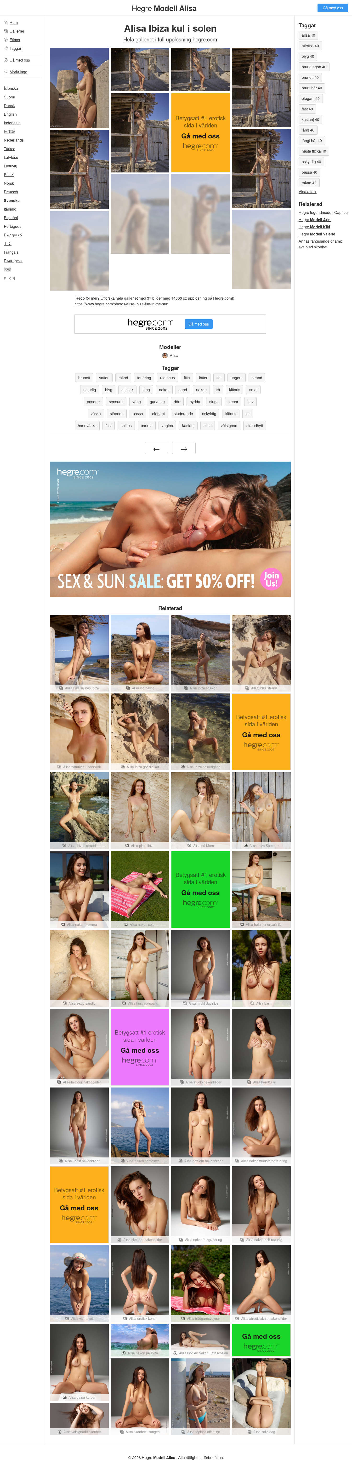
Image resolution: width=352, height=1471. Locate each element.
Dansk (9, 105)
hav (250, 401)
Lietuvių (10, 166)
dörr (177, 401)
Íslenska (11, 88)
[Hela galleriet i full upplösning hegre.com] (140, 214)
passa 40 (309, 172)
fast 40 (307, 109)
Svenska (12, 200)
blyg (108, 389)
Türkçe (9, 148)
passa (138, 413)
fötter (203, 377)
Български (13, 260)
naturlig (89, 389)
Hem (14, 22)
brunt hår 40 (312, 88)
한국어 (9, 278)
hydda (195, 401)
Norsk (9, 183)
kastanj (188, 425)
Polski (9, 174)
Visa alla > (308, 191)
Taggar (15, 48)
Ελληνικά (13, 235)
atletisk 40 (310, 45)
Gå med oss (333, 8)
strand (257, 377)
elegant (158, 413)
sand (183, 389)
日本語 (9, 131)
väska (96, 413)
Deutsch (11, 192)
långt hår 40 (312, 140)
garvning (157, 401)
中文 (7, 243)
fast (109, 425)
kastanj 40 (310, 119)
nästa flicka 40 (314, 151)
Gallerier (17, 31)
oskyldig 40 (311, 161)
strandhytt (254, 425)
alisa (208, 425)
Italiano (10, 209)
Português (12, 226)
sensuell (116, 401)
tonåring (144, 377)
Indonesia (12, 123)
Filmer (15, 39)
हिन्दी (7, 269)
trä (218, 389)
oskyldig (209, 413)
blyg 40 (308, 56)
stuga (214, 401)
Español (11, 217)
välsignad (229, 425)
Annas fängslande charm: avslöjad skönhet (320, 244)
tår (247, 413)
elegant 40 (311, 98)
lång (146, 389)
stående (117, 413)
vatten (104, 377)
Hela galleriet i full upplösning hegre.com (170, 39)
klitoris (234, 389)
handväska (87, 425)
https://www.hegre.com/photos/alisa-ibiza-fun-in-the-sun (121, 304)
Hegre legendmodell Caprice (323, 212)
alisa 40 (308, 35)
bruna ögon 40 (314, 66)
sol (218, 377)
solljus (126, 425)
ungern (237, 377)
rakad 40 (309, 182)
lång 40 (308, 130)
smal (253, 389)
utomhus (167, 377)
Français (11, 252)
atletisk (127, 389)
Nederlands (14, 140)
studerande (183, 413)
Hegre (164, 7)
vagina (167, 425)
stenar (233, 401)
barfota (147, 425)
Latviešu (11, 157)
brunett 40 (310, 77)
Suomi (9, 97)
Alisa (174, 355)
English (10, 114)
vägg (136, 401)
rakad (123, 377)
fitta (187, 377)
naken (164, 389)
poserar (93, 401)
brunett (84, 377)
